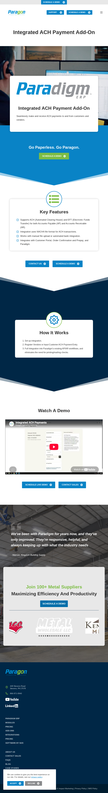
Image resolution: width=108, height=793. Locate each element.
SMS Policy (92, 788)
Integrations (12, 735)
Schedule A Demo (51, 2)
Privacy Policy (80, 788)
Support (53, 12)
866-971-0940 (16, 693)
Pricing (9, 727)
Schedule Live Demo (36, 485)
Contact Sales (70, 485)
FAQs (7, 760)
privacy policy (36, 777)
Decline (31, 783)
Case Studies (12, 768)
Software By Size (14, 743)
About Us (10, 752)
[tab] (39, 636)
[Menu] (101, 12)
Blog (8, 764)
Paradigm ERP (12, 718)
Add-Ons (9, 731)
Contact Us (35, 264)
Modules (10, 723)
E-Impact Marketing (65, 788)
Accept (13, 783)
